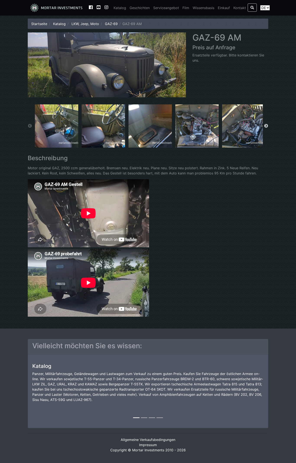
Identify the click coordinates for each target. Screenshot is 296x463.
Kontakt (239, 8)
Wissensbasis (203, 8)
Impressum (148, 445)
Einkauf (224, 8)
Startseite (39, 24)
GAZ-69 (111, 24)
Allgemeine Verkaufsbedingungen (148, 439)
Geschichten (140, 8)
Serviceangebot (166, 8)
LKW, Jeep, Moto (85, 24)
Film (185, 8)
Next (266, 126)
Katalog (120, 8)
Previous (30, 126)
